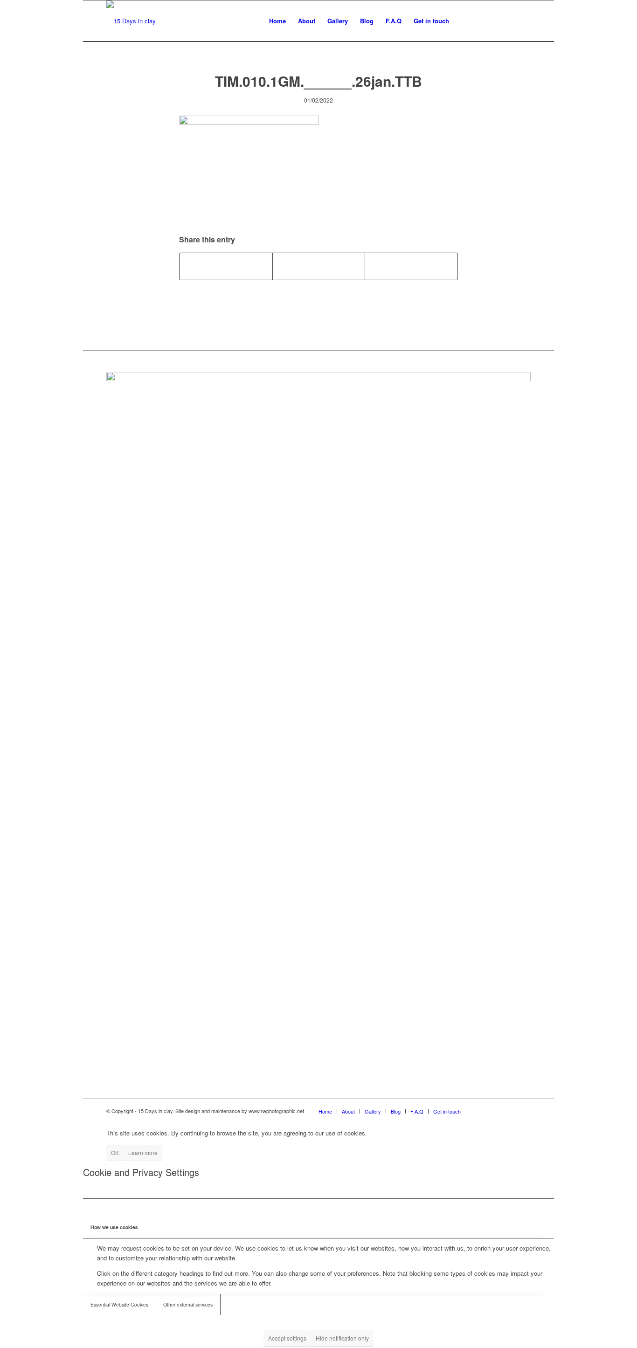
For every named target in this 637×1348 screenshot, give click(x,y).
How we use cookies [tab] (114, 1227)
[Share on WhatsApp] (411, 266)
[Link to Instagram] (496, 21)
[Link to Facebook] (482, 21)
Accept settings (287, 1338)
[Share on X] (319, 266)
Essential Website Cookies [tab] (119, 1304)
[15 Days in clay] (131, 20)
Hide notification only (342, 1338)
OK (115, 1152)
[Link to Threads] (524, 21)
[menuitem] (277, 20)
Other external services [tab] (188, 1304)
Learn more (143, 1152)
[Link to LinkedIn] (510, 21)
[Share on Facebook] (226, 266)
